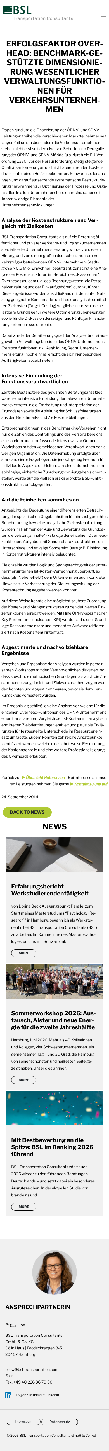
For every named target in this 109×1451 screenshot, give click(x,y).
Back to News (27, 812)
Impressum (23, 1421)
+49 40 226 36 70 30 (33, 1382)
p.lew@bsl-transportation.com (32, 1369)
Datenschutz (59, 1422)
